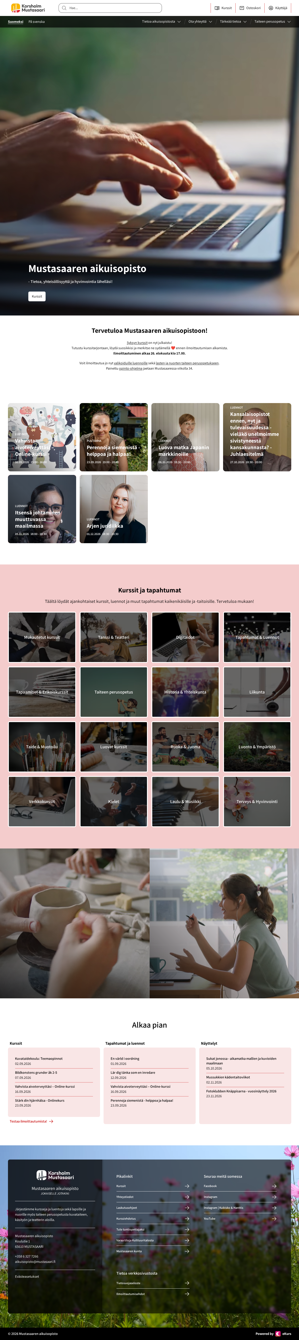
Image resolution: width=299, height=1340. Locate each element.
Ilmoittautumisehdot (130, 1294)
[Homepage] (28, 8)
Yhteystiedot (124, 1197)
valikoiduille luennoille (131, 363)
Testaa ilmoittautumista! (28, 1121)
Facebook (210, 1186)
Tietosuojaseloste (128, 1283)
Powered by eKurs (273, 1333)
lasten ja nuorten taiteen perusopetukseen (187, 363)
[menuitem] (162, 21)
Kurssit (37, 296)
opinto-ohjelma (130, 368)
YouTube (209, 1219)
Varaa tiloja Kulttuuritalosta (135, 1240)
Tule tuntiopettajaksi (130, 1230)
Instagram (210, 1197)
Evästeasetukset (27, 1276)
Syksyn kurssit (137, 342)
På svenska (37, 21)
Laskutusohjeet (126, 1208)
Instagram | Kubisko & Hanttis (223, 1208)
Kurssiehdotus (126, 1219)
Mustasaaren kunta (129, 1251)
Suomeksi (15, 21)
